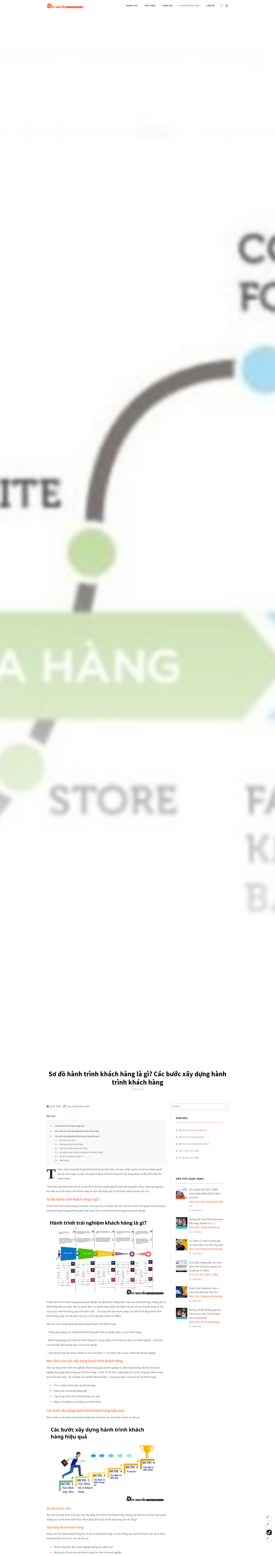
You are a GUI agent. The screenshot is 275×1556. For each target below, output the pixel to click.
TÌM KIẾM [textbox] (175, 1106)
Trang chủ (132, 5)
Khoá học (168, 5)
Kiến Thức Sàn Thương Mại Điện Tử (193, 1144)
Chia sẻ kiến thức (190, 5)
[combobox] (199, 1106)
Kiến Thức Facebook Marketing (192, 1130)
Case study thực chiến (78, 1106)
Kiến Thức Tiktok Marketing (191, 1137)
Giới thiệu (150, 5)
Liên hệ (211, 5)
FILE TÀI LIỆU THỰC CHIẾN (188, 1157)
